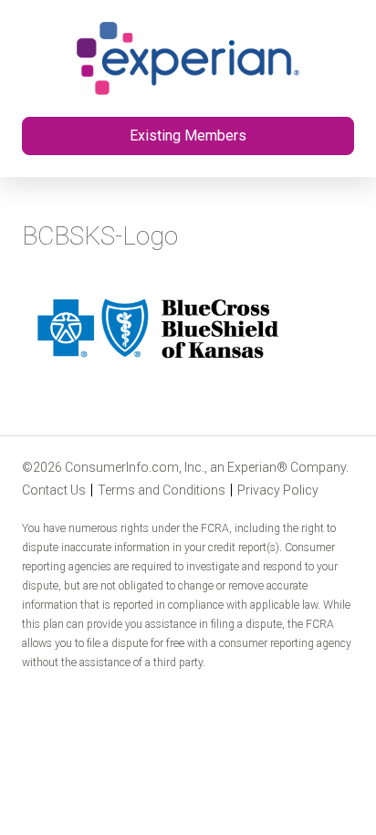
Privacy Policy (278, 490)
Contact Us (54, 490)
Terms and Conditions (161, 490)
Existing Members (188, 135)
